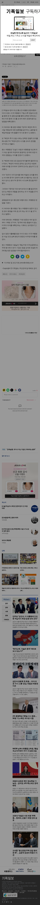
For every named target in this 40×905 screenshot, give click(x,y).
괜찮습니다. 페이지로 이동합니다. (12, 49)
